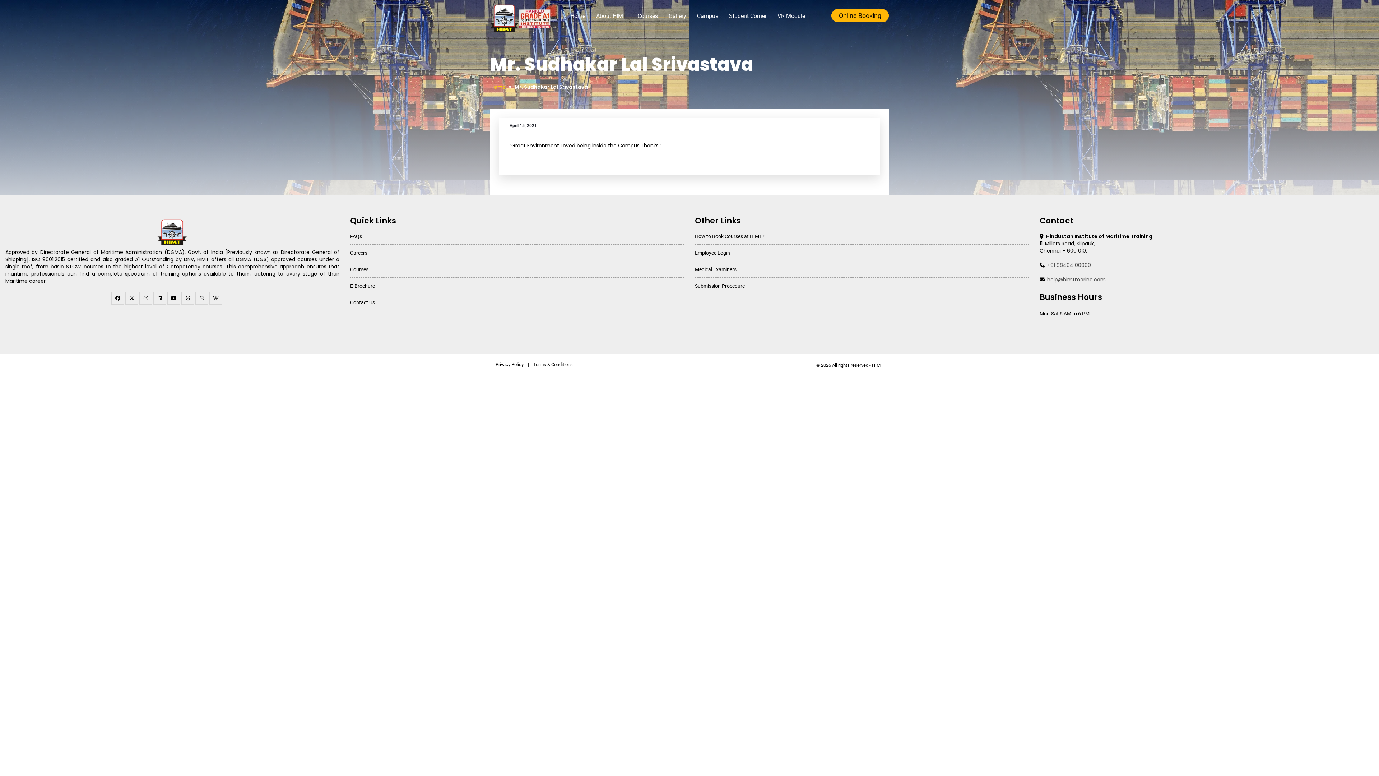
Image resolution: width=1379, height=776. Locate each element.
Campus (707, 16)
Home (577, 16)
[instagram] (145, 298)
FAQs (356, 236)
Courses (647, 16)
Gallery (677, 16)
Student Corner (748, 16)
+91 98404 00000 (1069, 265)
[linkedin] (159, 298)
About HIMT (611, 16)
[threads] (187, 298)
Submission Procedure (720, 286)
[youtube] (173, 298)
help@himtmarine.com (1076, 279)
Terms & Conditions (553, 364)
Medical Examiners (716, 269)
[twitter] (131, 298)
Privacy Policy (510, 364)
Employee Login (712, 253)
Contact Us (362, 302)
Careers (358, 253)
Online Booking (860, 15)
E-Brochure (362, 286)
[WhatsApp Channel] (201, 298)
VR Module (791, 16)
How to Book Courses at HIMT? (730, 236)
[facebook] (117, 298)
